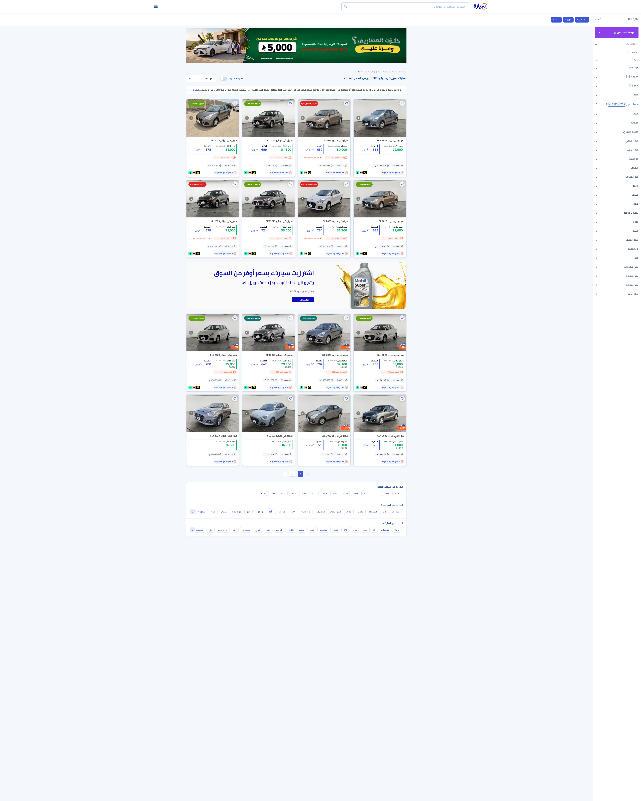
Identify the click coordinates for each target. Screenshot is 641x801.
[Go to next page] (285, 474)
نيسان (364, 530)
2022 (366, 493)
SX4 (293, 512)
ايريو (384, 512)
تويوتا (396, 530)
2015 (293, 493)
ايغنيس (360, 512)
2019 (335, 493)
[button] (201, 78)
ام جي (279, 530)
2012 (262, 493)
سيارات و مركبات (389, 71)
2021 (355, 493)
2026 (397, 493)
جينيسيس (199, 530)
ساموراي (201, 512)
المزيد (195, 90)
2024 (376, 493)
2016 (303, 493)
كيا (374, 530)
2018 (324, 493)
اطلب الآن (304, 300)
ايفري (348, 512)
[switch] (223, 79)
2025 (386, 493)
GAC (345, 530)
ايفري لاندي (335, 512)
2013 (272, 493)
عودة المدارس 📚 (623, 32)
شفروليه (323, 530)
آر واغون (259, 512)
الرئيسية (402, 71)
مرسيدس (246, 530)
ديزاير (569, 20)
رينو (234, 530)
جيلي (210, 530)
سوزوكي (583, 20)
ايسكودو (373, 512)
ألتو (270, 512)
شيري (258, 530)
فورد (312, 530)
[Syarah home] (480, 6)
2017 (314, 493)
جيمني (224, 512)
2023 (557, 20)
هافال (335, 530)
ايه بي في (320, 512)
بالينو (248, 512)
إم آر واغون (305, 512)
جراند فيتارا (236, 512)
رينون (213, 512)
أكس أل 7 (281, 512)
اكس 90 (395, 512)
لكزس (301, 530)
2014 (283, 493)
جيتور (268, 530)
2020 (345, 493)
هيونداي (385, 530)
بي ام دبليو (223, 530)
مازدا (355, 530)
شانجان (290, 530)
